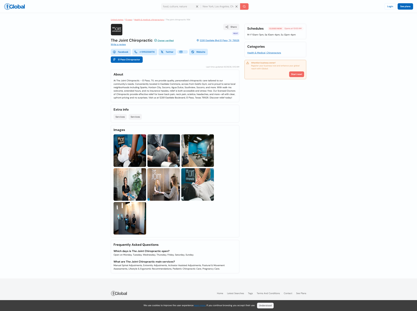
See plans (405, 6)
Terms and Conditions (268, 293)
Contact (288, 293)
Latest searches (235, 293)
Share (233, 26)
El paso (128, 19)
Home (220, 293)
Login (390, 6)
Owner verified (165, 40)
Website (200, 51)
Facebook (123, 51)
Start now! (296, 74)
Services (120, 116)
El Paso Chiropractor (129, 59)
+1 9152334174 (147, 51)
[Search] (244, 6)
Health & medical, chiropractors (149, 19)
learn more (199, 305)
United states (117, 19)
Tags (250, 293)
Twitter (169, 51)
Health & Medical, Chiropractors (264, 52)
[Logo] (14, 6)
